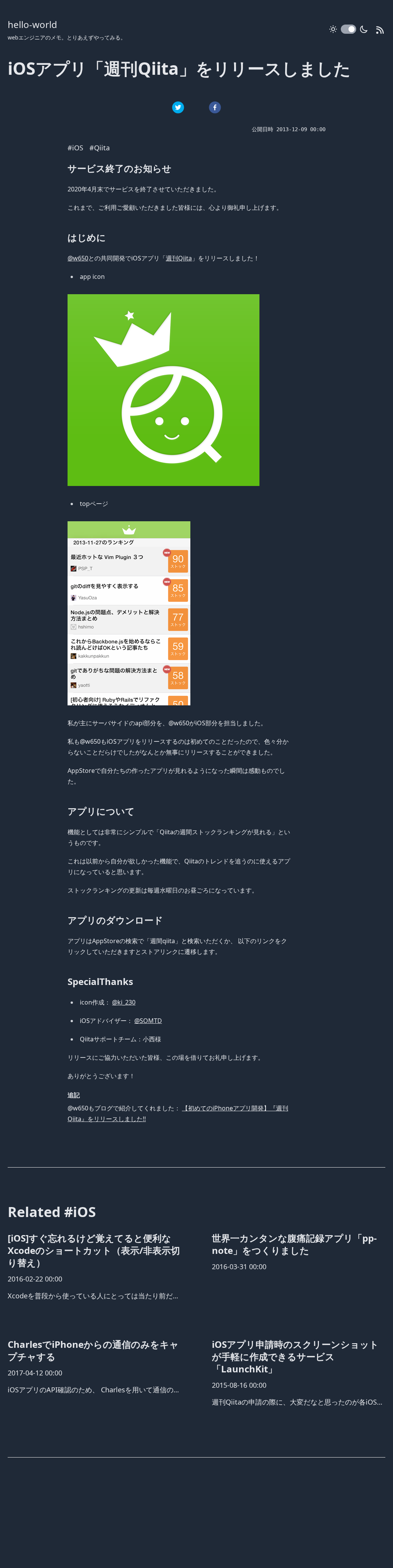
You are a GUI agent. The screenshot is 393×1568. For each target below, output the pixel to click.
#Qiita (99, 147)
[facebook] (215, 107)
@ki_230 (123, 1002)
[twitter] (178, 107)
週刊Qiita (179, 258)
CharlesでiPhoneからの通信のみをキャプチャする (93, 1350)
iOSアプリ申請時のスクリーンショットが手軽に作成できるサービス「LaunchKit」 (295, 1356)
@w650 (78, 258)
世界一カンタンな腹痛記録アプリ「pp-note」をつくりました (294, 1244)
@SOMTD (148, 1020)
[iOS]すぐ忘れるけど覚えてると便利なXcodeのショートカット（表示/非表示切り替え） (94, 1250)
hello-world (32, 24)
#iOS (75, 147)
